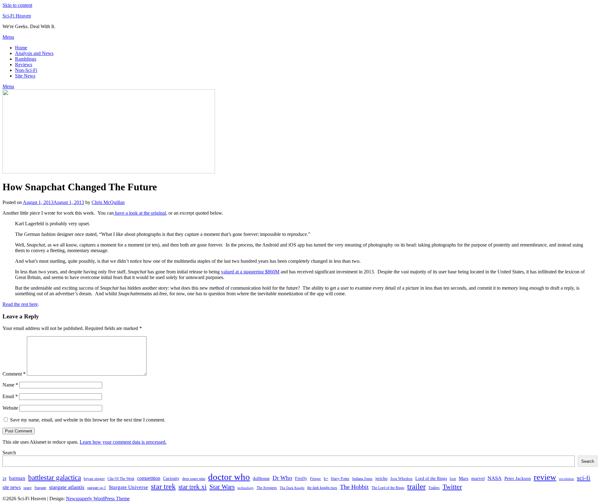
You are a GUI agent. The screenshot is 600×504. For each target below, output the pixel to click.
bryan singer (94, 478)
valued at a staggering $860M (250, 271)
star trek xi (192, 486)
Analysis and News (34, 53)
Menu (8, 37)
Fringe (315, 478)
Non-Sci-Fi (26, 70)
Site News (25, 75)
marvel (478, 478)
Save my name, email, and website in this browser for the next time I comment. (87, 419)
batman (17, 478)
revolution (566, 479)
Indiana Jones (362, 479)
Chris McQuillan (108, 202)
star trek (163, 486)
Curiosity (171, 478)
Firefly (301, 478)
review (545, 477)
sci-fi (583, 477)
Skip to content (17, 5)
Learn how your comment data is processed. (123, 442)
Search (9, 452)
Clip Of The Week (121, 479)
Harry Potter (340, 479)
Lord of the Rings (431, 478)
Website (10, 408)
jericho (381, 478)
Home (21, 47)
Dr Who (282, 478)
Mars (463, 478)
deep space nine (193, 479)
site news (11, 487)
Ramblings (25, 59)
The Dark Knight (292, 488)
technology (246, 488)
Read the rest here (20, 304)
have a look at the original (140, 213)
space (27, 488)
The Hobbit (354, 486)
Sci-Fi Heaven (16, 15)
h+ (326, 478)
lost (453, 478)
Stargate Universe (128, 487)
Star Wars (222, 487)
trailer (416, 486)
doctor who (229, 477)
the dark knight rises (322, 488)
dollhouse (261, 478)
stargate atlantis (66, 487)
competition (148, 478)
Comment (14, 374)
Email (10, 396)
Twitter (452, 487)
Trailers (434, 488)
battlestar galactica (54, 478)
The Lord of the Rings (388, 488)
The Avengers (267, 488)
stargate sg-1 (96, 488)
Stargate (40, 488)
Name (10, 384)
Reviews (23, 64)
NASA (495, 478)
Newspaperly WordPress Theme (98, 498)
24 (4, 479)
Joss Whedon (401, 478)
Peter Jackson (517, 478)
